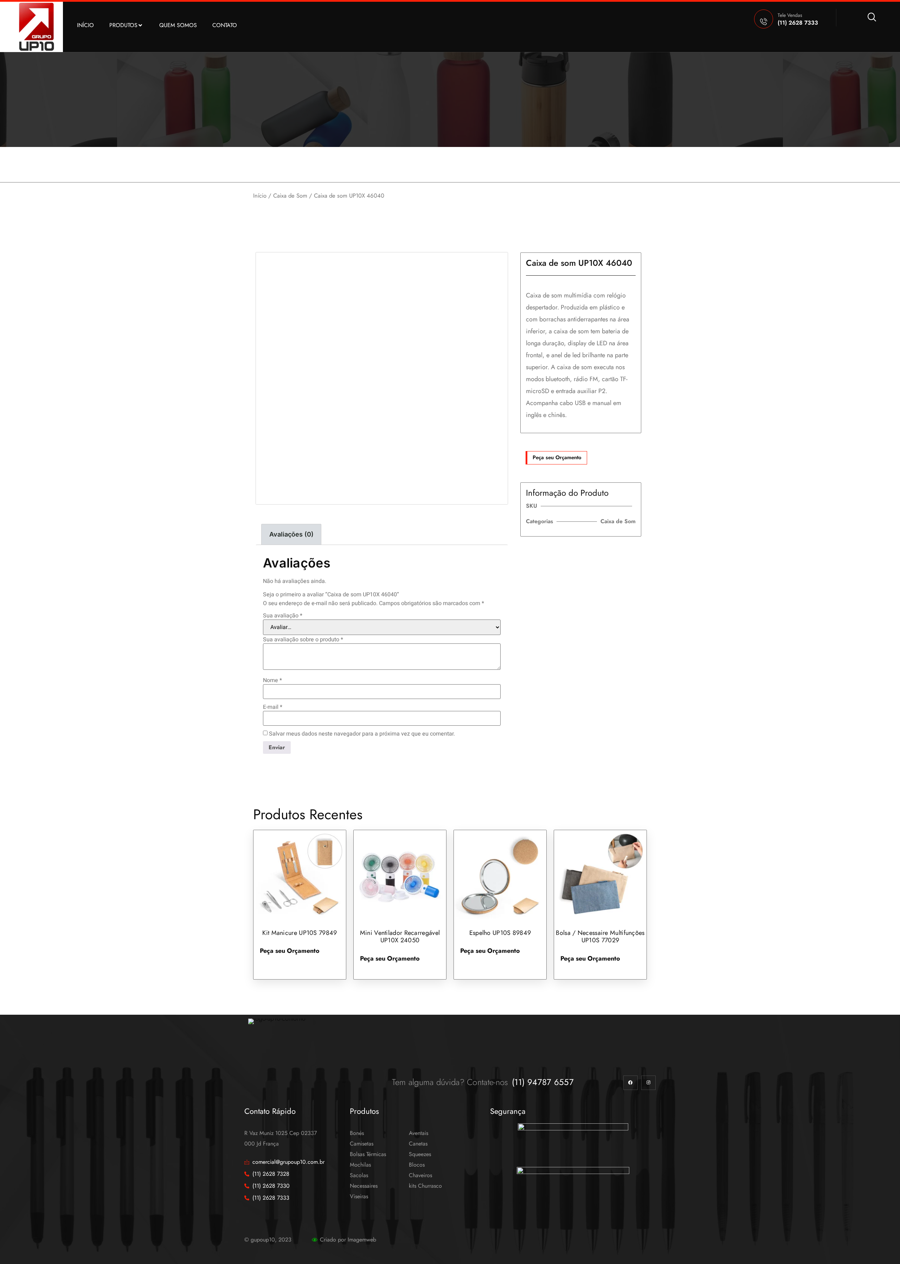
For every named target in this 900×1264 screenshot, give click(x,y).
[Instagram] (648, 1083)
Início (259, 195)
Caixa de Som (290, 195)
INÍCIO (85, 25)
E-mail (272, 707)
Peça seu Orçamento (557, 457)
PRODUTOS (123, 25)
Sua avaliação (282, 615)
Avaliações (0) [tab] (291, 534)
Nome (272, 680)
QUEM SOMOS (178, 25)
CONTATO (224, 25)
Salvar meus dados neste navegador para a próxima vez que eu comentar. (362, 734)
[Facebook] (630, 1083)
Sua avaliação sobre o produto (303, 639)
